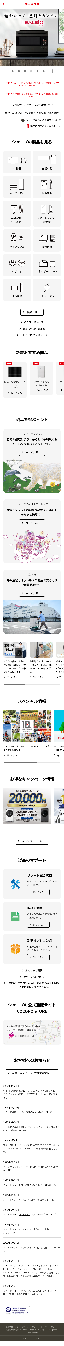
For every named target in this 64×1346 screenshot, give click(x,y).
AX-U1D (12, 1294)
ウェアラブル (17, 247)
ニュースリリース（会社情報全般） (32, 1072)
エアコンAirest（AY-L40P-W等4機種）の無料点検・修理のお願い (32, 112)
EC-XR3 (6, 1268)
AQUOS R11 (24, 1214)
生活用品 (17, 296)
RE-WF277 (46, 1145)
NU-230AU (34, 1090)
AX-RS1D (47, 1290)
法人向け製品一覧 (34, 322)
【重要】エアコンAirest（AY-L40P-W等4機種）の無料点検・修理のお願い (34, 985)
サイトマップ (20, 1327)
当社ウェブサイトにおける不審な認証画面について (32, 104)
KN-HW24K (31, 1166)
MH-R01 (22, 1199)
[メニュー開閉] (5, 4)
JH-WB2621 (24, 1112)
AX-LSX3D (37, 1290)
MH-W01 (25, 1185)
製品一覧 (32, 312)
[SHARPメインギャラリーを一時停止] (52, 71)
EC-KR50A (22, 1275)
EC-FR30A (16, 1272)
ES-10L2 (46, 1126)
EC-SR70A (46, 1268)
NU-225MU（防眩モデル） (26, 1093)
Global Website (32, 1332)
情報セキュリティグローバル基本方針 (44, 1329)
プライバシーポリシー (49, 1327)
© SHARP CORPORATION (32, 1338)
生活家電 (47, 193)
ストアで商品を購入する (34, 335)
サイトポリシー (33, 1327)
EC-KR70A (10, 1275)
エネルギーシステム (47, 271)
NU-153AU (45, 1090)
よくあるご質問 (34, 970)
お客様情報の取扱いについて (16, 1329)
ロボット (17, 271)
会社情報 (9, 1327)
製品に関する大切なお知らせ (45, 126)
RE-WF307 (34, 1145)
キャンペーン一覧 (32, 841)
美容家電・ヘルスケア (17, 220)
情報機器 (47, 247)
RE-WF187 (29, 1148)
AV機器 (17, 168)
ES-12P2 (37, 1126)
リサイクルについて (34, 977)
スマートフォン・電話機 (47, 220)
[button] (12, 71)
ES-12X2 (27, 1126)
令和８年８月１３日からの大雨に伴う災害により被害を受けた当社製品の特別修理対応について (32, 84)
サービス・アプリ (47, 296)
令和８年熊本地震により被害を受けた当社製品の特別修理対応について (32, 95)
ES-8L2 (55, 1126)
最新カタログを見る (34, 328)
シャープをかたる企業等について (43, 120)
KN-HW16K (43, 1166)
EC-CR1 (55, 1265)
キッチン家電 (17, 193)
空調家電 (47, 168)
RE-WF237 (17, 1148)
